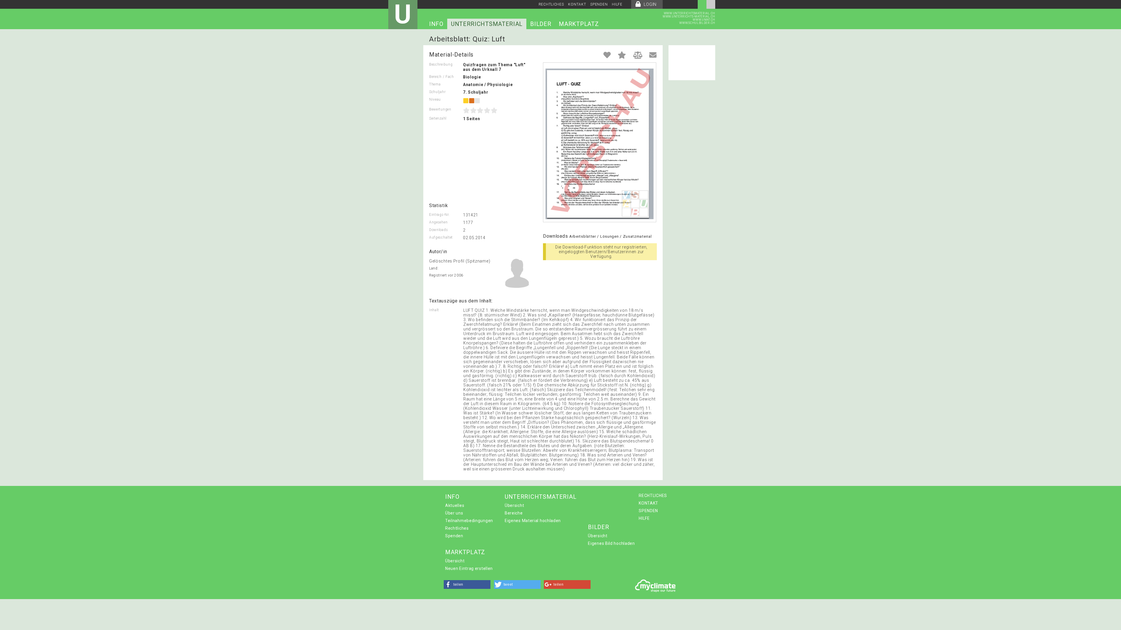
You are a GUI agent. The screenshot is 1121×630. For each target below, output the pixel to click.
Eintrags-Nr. (439, 215)
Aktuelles (454, 505)
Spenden (454, 535)
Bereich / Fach (441, 77)
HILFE (617, 4)
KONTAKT (577, 4)
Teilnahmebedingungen (469, 520)
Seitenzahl (438, 118)
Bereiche (514, 513)
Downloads (438, 230)
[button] (467, 584)
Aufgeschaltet (441, 237)
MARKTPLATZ (579, 23)
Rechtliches (457, 528)
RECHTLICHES (551, 4)
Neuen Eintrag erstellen (469, 568)
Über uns (454, 513)
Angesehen (438, 222)
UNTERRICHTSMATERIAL (487, 23)
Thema (435, 84)
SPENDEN (599, 4)
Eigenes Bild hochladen (611, 543)
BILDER (540, 23)
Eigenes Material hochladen (533, 520)
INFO (436, 23)
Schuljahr (437, 92)
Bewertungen (440, 109)
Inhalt (434, 310)
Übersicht (514, 505)
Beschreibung (440, 64)
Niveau (435, 99)
